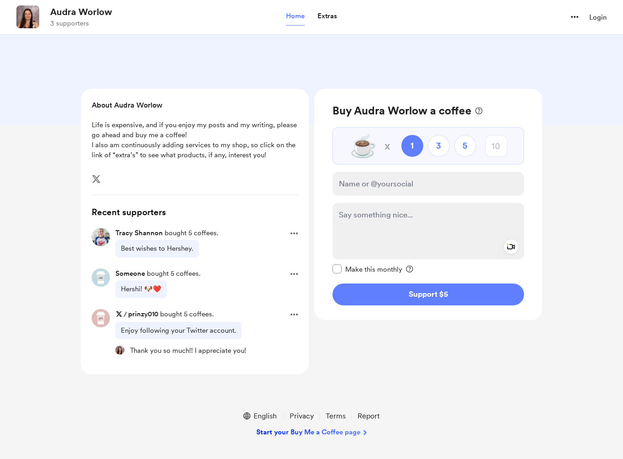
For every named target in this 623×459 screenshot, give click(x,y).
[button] (295, 16)
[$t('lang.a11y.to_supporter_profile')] (120, 350)
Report (368, 416)
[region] (428, 204)
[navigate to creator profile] (27, 16)
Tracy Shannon (139, 233)
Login (598, 17)
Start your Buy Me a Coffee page (308, 432)
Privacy (302, 416)
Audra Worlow (81, 11)
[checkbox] (367, 269)
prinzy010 (143, 314)
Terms (336, 416)
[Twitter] (96, 179)
